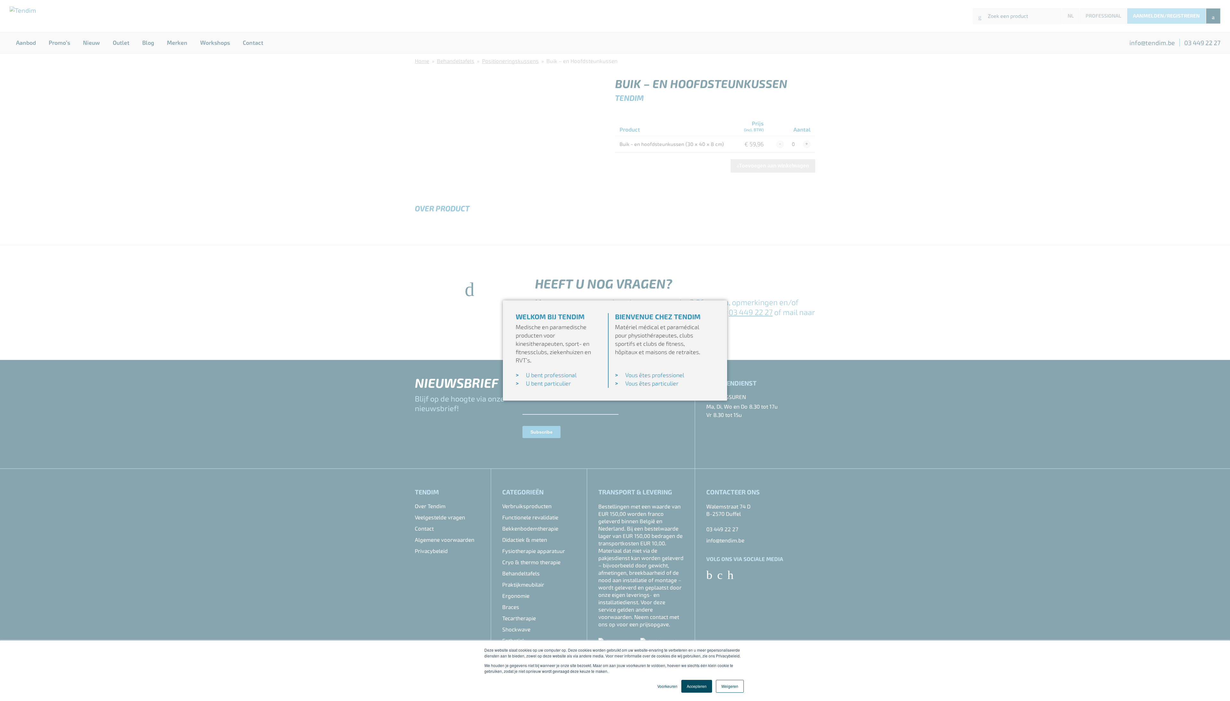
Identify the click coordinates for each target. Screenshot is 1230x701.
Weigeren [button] (729, 686)
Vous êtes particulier (651, 383)
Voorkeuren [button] (667, 686)
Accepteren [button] (697, 686)
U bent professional (551, 375)
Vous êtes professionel (654, 375)
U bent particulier (548, 383)
